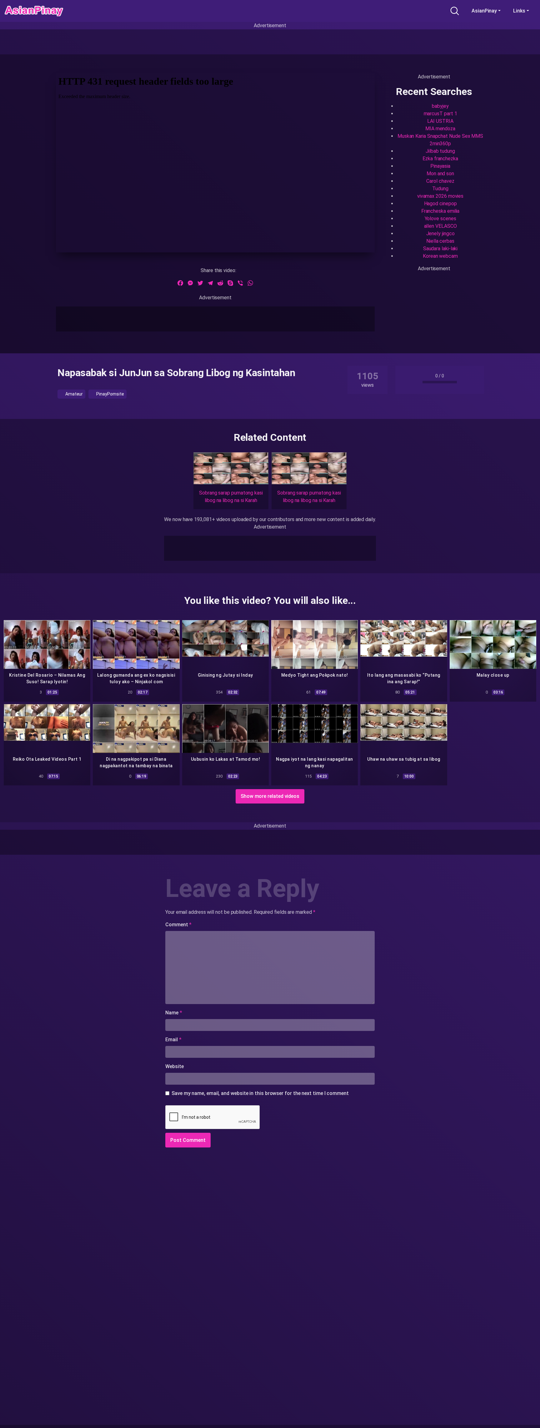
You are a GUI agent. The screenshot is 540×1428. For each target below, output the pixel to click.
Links (519, 11)
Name (173, 1013)
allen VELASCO (440, 226)
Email (173, 1039)
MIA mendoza (440, 129)
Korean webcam (440, 256)
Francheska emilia (440, 211)
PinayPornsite (109, 393)
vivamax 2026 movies (440, 196)
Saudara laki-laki (440, 248)
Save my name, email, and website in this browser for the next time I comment (260, 1093)
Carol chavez (440, 181)
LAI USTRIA (440, 121)
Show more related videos (270, 796)
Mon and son (440, 174)
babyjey (440, 106)
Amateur (73, 393)
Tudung (440, 189)
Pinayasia (440, 166)
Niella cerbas (440, 241)
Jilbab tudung (440, 151)
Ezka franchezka (440, 159)
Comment (178, 925)
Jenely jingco (440, 233)
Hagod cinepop (440, 203)
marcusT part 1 (440, 114)
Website (174, 1066)
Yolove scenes (440, 218)
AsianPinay (484, 11)
